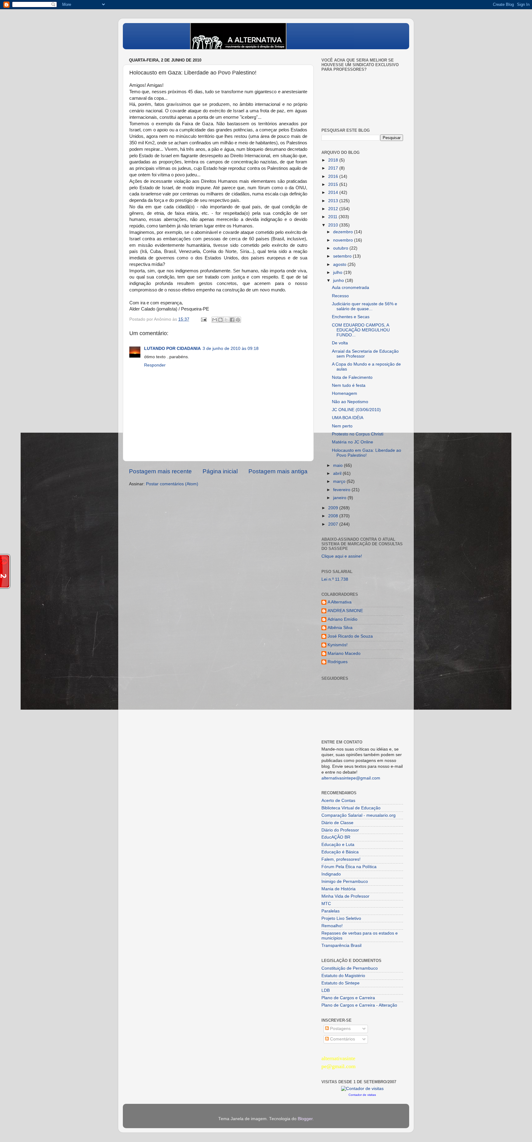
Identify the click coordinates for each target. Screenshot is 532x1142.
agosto (340, 264)
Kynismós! (338, 645)
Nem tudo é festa (348, 385)
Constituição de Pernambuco (349, 968)
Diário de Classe (337, 822)
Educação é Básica (340, 852)
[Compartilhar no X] (226, 320)
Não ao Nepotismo (350, 401)
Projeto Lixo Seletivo (341, 918)
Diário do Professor (340, 830)
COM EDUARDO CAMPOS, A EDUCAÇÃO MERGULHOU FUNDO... (361, 330)
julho (338, 272)
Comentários (342, 1039)
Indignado (331, 874)
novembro (343, 240)
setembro (343, 256)
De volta (340, 343)
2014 (333, 192)
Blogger (305, 1118)
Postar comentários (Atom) (172, 484)
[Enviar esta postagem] (203, 319)
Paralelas (330, 911)
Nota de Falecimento (352, 377)
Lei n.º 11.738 (334, 579)
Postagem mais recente (160, 471)
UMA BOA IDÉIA (347, 417)
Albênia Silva (340, 627)
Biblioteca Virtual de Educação (351, 808)
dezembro (343, 232)
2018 (333, 160)
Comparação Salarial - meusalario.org (358, 815)
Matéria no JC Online (352, 442)
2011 (333, 216)
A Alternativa (340, 602)
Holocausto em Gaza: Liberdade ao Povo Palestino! (366, 453)
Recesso (340, 296)
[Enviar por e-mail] (215, 320)
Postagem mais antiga (278, 471)
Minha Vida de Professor (345, 896)
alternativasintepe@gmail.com (350, 778)
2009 (333, 508)
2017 (333, 168)
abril (338, 473)
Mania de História (338, 889)
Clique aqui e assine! (341, 556)
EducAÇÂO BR (335, 837)
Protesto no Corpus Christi (357, 434)
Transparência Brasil (341, 945)
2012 (333, 208)
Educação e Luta (337, 844)
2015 (333, 184)
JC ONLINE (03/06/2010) (356, 409)
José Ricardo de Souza (350, 636)
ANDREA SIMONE (345, 610)
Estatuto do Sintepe (340, 983)
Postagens (340, 1028)
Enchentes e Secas (350, 317)
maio (338, 465)
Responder (155, 365)
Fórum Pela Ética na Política (349, 866)
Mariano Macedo (344, 653)
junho (339, 280)
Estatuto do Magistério (343, 975)
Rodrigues (338, 661)
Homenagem (344, 393)
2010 (333, 225)
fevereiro (342, 489)
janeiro (340, 497)
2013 (333, 200)
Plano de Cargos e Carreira (348, 998)
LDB (325, 990)
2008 (333, 516)
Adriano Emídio (342, 619)
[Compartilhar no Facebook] (232, 320)
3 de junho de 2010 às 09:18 (231, 348)
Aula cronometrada (350, 287)
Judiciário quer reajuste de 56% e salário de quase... (364, 306)
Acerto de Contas (338, 800)
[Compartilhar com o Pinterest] (238, 320)
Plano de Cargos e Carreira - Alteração (359, 1005)
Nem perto (342, 426)
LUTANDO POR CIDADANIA (172, 348)
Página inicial (220, 471)
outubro (341, 248)
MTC (326, 903)
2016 (333, 176)
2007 (333, 524)
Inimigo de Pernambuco (344, 881)
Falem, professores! (341, 859)
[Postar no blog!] (220, 320)
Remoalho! (332, 926)
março (340, 481)
